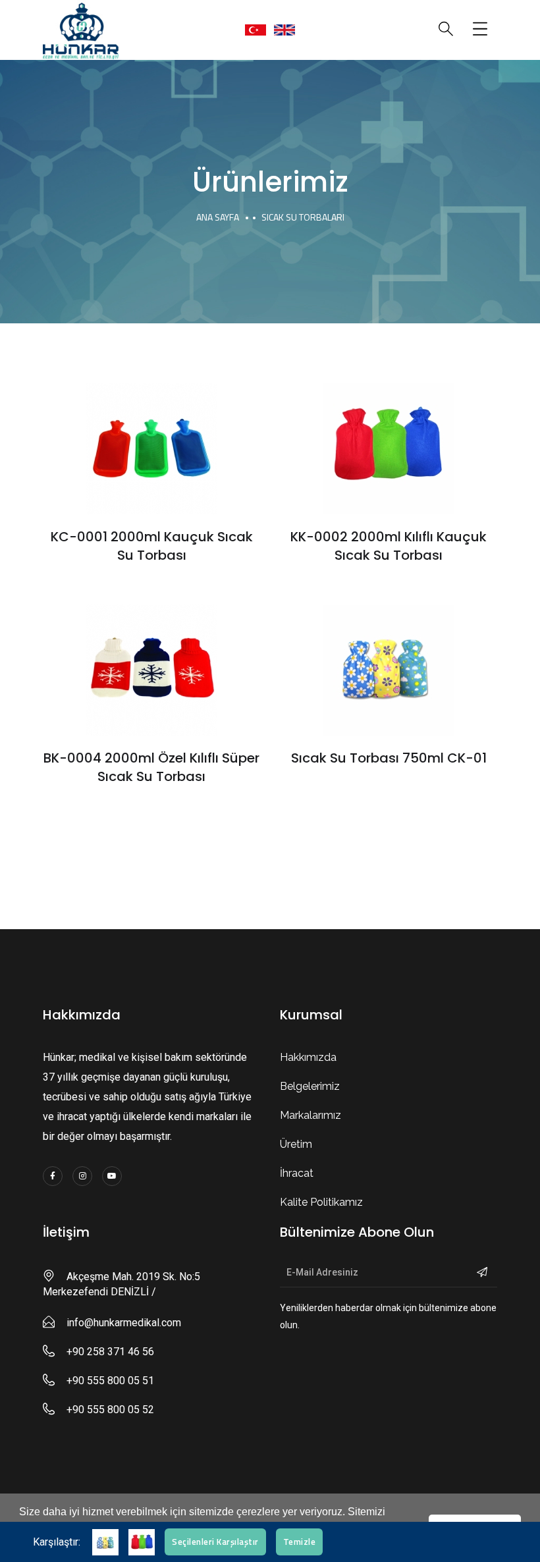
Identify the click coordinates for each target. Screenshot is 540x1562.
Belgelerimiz (310, 1086)
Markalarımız (310, 1115)
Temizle (299, 1541)
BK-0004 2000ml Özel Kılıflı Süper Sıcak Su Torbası (151, 767)
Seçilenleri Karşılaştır (215, 1541)
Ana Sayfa (217, 217)
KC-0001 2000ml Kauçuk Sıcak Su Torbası (152, 545)
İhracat (296, 1173)
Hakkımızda (308, 1057)
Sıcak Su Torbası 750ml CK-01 (389, 758)
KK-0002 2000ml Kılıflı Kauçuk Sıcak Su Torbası (388, 545)
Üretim (296, 1144)
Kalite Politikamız (321, 1202)
